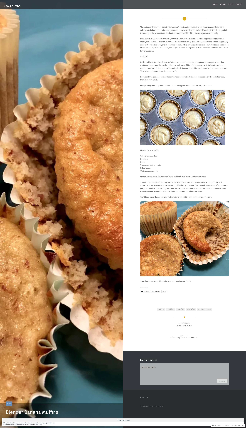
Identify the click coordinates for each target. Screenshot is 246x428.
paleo (209, 309)
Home (215, 4)
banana (161, 309)
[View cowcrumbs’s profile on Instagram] (145, 397)
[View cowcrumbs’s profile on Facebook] (141, 397)
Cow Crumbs (12, 6)
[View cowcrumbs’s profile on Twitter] (143, 397)
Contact (239, 4)
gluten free (191, 309)
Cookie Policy (38, 424)
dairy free (180, 309)
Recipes (223, 4)
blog (9, 403)
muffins (201, 309)
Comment (222, 381)
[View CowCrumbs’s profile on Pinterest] (147, 397)
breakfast (170, 309)
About (231, 4)
